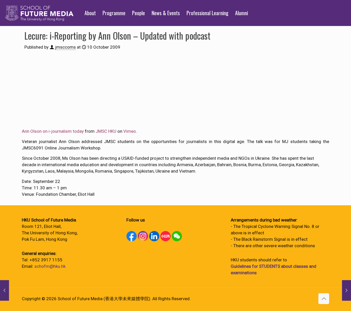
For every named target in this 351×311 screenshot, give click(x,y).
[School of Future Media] (39, 13)
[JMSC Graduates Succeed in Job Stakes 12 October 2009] (346, 290)
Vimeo (129, 131)
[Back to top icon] (323, 298)
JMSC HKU (106, 131)
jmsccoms (65, 47)
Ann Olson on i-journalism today (53, 131)
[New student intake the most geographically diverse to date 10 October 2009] (4, 290)
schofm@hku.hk (50, 266)
